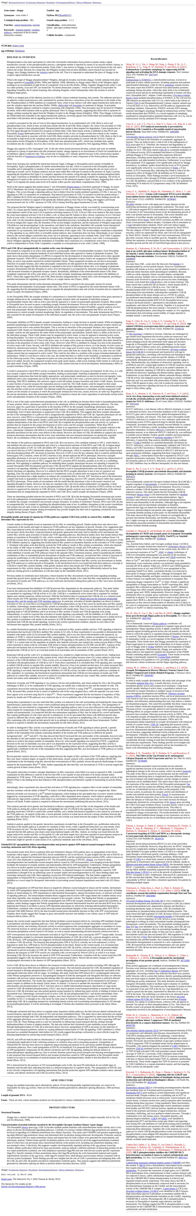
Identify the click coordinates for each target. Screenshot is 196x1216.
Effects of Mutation (84, 2)
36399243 (161, 539)
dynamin (182, 999)
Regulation (50, 2)
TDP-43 (139, 1048)
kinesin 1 (177, 264)
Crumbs (161, 657)
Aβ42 (161, 552)
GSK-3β (163, 150)
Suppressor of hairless (35, 156)
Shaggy (175, 636)
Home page (6, 1179)
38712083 (185, 960)
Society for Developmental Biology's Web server (23, 1186)
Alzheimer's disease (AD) (179, 546)
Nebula (89, 859)
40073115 (183, 1157)
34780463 (171, 199)
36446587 (149, 675)
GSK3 (138, 442)
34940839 (130, 259)
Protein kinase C (74, 187)
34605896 (174, 132)
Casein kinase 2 (170, 1188)
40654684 (150, 895)
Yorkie (151, 647)
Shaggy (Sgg (143, 494)
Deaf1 (146, 220)
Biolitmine (20, 51)
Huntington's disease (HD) (138, 1087)
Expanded (162, 654)
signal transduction (23, 25)
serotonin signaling (163, 437)
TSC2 (137, 103)
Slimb (175, 168)
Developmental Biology (65, 2)
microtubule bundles (163, 916)
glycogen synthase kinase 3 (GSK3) (142, 1191)
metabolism (131, 1170)
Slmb (168, 657)
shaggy (170, 552)
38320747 (159, 838)
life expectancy (136, 334)
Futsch (165, 794)
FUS (128, 144)
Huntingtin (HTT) (134, 1093)
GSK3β (153, 282)
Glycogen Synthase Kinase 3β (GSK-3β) (144, 901)
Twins (20, 133)
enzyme (36, 25)
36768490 (142, 761)
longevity (187, 771)
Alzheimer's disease (169, 971)
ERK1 (164, 1118)
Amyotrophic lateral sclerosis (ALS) (142, 137)
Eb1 (145, 937)
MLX (142, 1165)
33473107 (153, 74)
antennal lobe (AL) (145, 683)
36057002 (146, 618)
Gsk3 (130, 225)
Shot (128, 926)
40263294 (152, 1082)
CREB (172, 557)
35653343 (134, 404)
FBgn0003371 (64, 15)
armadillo (29, 82)
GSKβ (154, 1118)
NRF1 (136, 455)
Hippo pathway (160, 623)
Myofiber (130, 204)
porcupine (77, 105)
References (97, 2)
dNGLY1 (160, 430)
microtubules (151, 484)
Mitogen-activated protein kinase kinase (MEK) (147, 864)
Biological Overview (17, 2)
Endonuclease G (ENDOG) (138, 80)
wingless (44, 72)
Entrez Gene (18, 45)
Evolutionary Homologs (35, 2)
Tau (188, 784)
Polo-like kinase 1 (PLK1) (138, 872)
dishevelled (63, 105)
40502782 (130, 1025)
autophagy (169, 85)
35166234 (179, 329)
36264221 (130, 476)
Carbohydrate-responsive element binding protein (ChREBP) (153, 1163)
